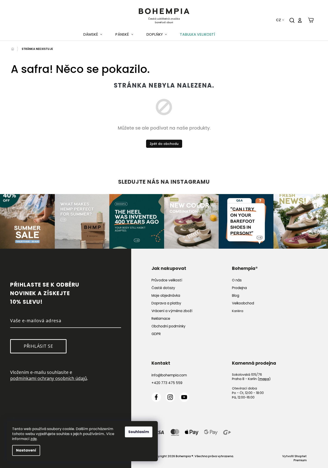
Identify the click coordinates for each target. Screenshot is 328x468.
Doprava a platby (166, 303)
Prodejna (239, 287)
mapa (264, 379)
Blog (235, 295)
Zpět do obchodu (164, 143)
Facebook (156, 397)
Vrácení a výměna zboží (171, 310)
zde (33, 438)
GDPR (156, 333)
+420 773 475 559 (166, 382)
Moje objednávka (165, 295)
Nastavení (26, 450)
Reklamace (160, 318)
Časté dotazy (163, 287)
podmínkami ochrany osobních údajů (48, 378)
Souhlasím (138, 431)
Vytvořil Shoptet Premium (294, 458)
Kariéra (237, 311)
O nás (237, 280)
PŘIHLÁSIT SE (38, 346)
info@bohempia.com (169, 375)
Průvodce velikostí (166, 280)
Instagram (170, 397)
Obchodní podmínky (168, 326)
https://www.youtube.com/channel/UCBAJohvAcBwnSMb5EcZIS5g (184, 397)
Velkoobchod (243, 303)
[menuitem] (92, 34)
